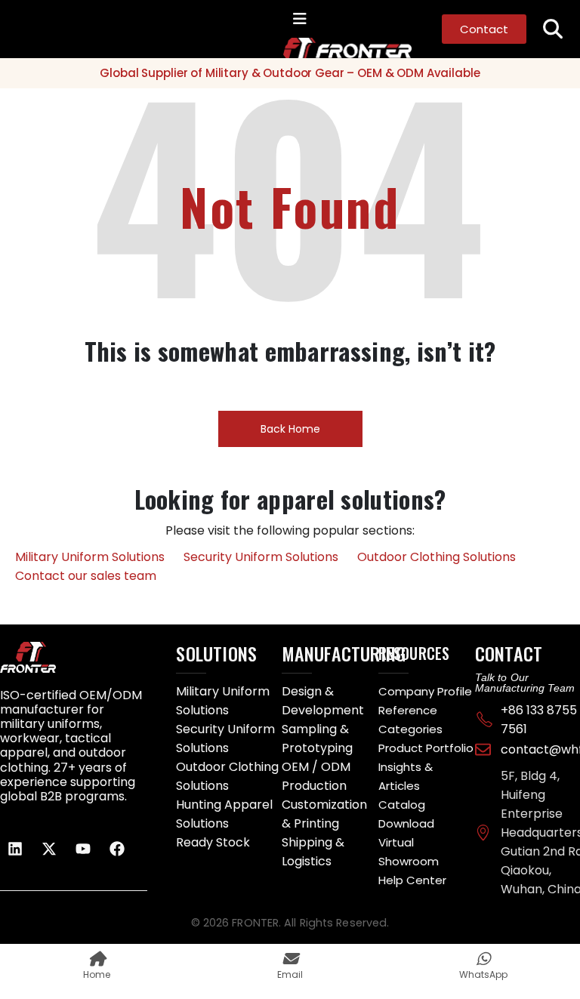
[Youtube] (83, 849)
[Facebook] (117, 849)
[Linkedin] (15, 849)
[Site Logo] (313, 48)
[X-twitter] (49, 849)
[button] (553, 29)
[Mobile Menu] (299, 19)
